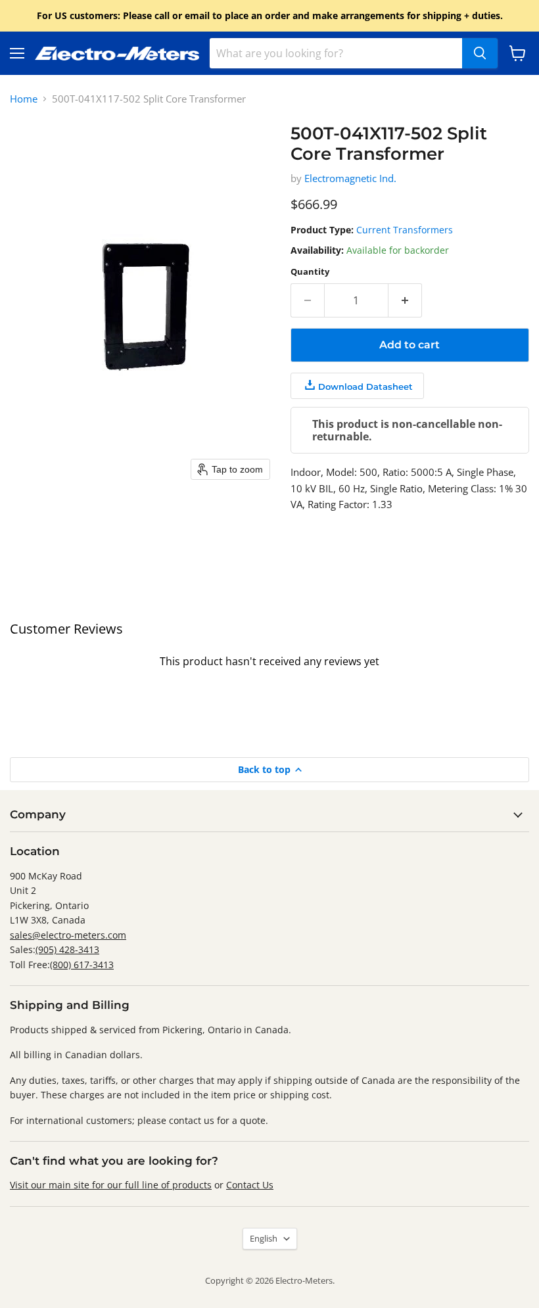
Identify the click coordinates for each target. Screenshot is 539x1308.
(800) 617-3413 (82, 964)
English (263, 1238)
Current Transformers (404, 229)
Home (23, 99)
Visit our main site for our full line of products (111, 1185)
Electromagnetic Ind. (350, 178)
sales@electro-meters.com (68, 935)
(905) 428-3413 (67, 949)
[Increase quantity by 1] (405, 300)
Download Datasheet (365, 386)
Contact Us (249, 1185)
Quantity (310, 272)
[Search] (480, 53)
